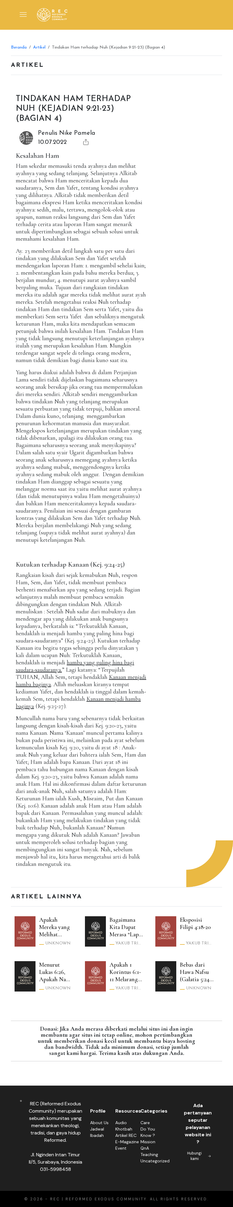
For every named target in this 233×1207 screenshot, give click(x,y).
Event (121, 1148)
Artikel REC (126, 1135)
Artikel (39, 47)
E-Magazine (127, 1141)
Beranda (19, 47)
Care (145, 1122)
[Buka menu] (23, 15)
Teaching (149, 1154)
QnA (144, 1148)
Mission (147, 1141)
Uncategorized (155, 1161)
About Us (99, 1122)
